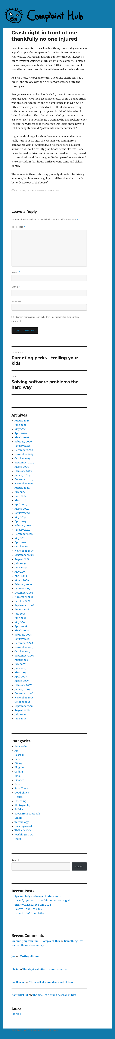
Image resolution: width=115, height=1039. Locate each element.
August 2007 (22, 659)
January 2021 (22, 512)
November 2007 (24, 647)
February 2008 (23, 634)
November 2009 (24, 550)
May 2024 (20, 500)
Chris (15, 969)
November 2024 (24, 483)
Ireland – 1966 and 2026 (29, 913)
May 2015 (20, 517)
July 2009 (20, 563)
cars (57, 190)
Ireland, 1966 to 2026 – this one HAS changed (42, 900)
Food (18, 784)
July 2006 (20, 714)
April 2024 (21, 504)
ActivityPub (21, 746)
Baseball (19, 754)
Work (18, 838)
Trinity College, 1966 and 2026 (33, 904)
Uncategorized (23, 826)
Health (19, 796)
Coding (19, 771)
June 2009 (21, 567)
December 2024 (24, 479)
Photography (22, 805)
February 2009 (23, 584)
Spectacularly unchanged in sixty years (38, 896)
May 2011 (20, 538)
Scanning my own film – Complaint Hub (36, 940)
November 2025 (24, 454)
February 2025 (23, 470)
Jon (17, 190)
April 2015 (20, 521)
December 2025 (24, 449)
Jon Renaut (18, 982)
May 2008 (20, 622)
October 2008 (23, 601)
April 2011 (20, 542)
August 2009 (22, 559)
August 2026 (22, 420)
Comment (18, 227)
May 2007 (20, 672)
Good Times (22, 792)
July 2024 (20, 491)
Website (17, 301)
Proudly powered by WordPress (43, 1030)
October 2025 (23, 458)
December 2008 (24, 592)
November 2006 (24, 697)
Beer (17, 759)
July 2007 (20, 663)
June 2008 (21, 617)
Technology (22, 821)
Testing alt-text (29, 956)
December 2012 (24, 533)
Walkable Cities (44, 190)
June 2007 (20, 668)
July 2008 (20, 613)
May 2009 (20, 571)
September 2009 (24, 554)
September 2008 (24, 605)
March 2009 (22, 580)
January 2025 (22, 475)
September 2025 (24, 462)
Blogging (20, 767)
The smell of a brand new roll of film (51, 982)
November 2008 (24, 596)
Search (16, 860)
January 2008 (22, 638)
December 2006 (24, 693)
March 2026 (22, 437)
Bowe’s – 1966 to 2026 (28, 908)
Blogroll (16, 1013)
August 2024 (22, 487)
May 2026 (20, 428)
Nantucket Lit (20, 994)
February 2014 (23, 525)
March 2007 (22, 680)
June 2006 (21, 718)
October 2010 (22, 546)
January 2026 (22, 445)
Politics (19, 809)
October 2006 (23, 701)
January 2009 (22, 588)
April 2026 (21, 433)
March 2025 (22, 466)
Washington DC (24, 834)
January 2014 (22, 529)
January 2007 (22, 689)
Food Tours (21, 788)
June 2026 (21, 424)
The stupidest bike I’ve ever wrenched (45, 969)
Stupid (18, 817)
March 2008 (22, 630)
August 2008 (22, 609)
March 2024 (22, 508)
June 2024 (21, 496)
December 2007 (24, 643)
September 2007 (24, 655)
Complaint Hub (19, 1030)
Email (16, 287)
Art (16, 750)
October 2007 (22, 651)
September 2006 (24, 705)
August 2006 (22, 710)
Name (16, 272)
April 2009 (21, 575)
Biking (18, 763)
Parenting (20, 800)
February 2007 (23, 684)
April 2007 (21, 676)
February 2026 (23, 441)
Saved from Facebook (27, 813)
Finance (19, 780)
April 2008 (21, 626)
